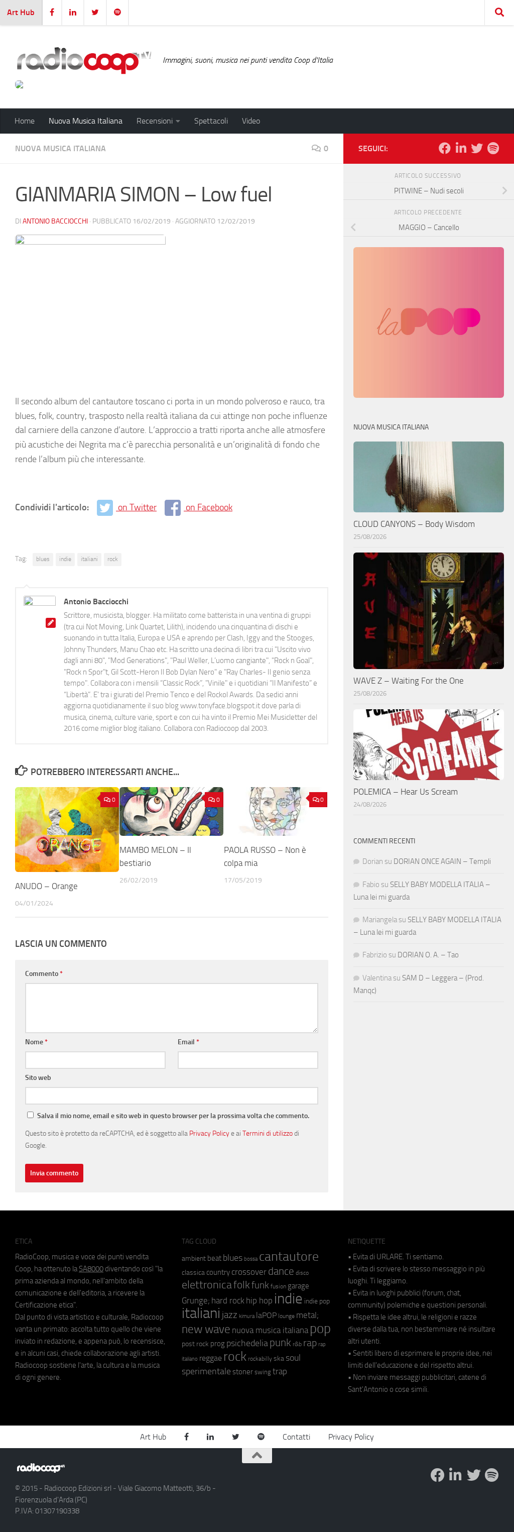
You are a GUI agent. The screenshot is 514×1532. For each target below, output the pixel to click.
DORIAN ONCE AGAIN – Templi (442, 861)
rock (112, 559)
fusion (278, 1286)
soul (293, 1357)
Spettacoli (211, 121)
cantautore (289, 1256)
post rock (195, 1344)
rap (310, 1343)
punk (280, 1343)
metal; (307, 1315)
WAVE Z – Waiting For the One (408, 681)
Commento (44, 973)
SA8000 (91, 1268)
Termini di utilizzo (267, 1133)
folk (241, 1285)
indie (65, 559)
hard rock (227, 1300)
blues (43, 559)
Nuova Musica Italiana (85, 121)
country (218, 1272)
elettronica (207, 1284)
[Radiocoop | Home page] (84, 60)
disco (302, 1272)
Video (251, 121)
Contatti (296, 1437)
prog (217, 1343)
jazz (229, 1315)
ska (279, 1358)
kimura (246, 1316)
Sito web (38, 1077)
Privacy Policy (209, 1133)
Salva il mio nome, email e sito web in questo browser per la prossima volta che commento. (173, 1116)
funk (260, 1285)
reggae (210, 1358)
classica (193, 1272)
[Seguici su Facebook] (445, 148)
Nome (36, 1042)
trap (280, 1371)
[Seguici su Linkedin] (461, 148)
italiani (89, 559)
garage (298, 1285)
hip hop (259, 1300)
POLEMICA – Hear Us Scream (405, 792)
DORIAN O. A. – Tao (428, 954)
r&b (297, 1344)
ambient (194, 1258)
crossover (249, 1272)
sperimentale (206, 1371)
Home (25, 121)
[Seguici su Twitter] (477, 148)
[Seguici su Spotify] (493, 148)
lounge (286, 1316)
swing (262, 1372)
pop (320, 1329)
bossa (251, 1259)
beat (214, 1258)
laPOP (266, 1315)
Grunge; (196, 1300)
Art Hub (21, 12)
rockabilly (260, 1358)
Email (188, 1042)
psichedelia (247, 1343)
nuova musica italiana (270, 1330)
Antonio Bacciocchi (55, 221)
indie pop (317, 1301)
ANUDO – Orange (46, 886)
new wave (206, 1329)
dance (281, 1271)
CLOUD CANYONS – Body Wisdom (414, 524)
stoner (242, 1371)
